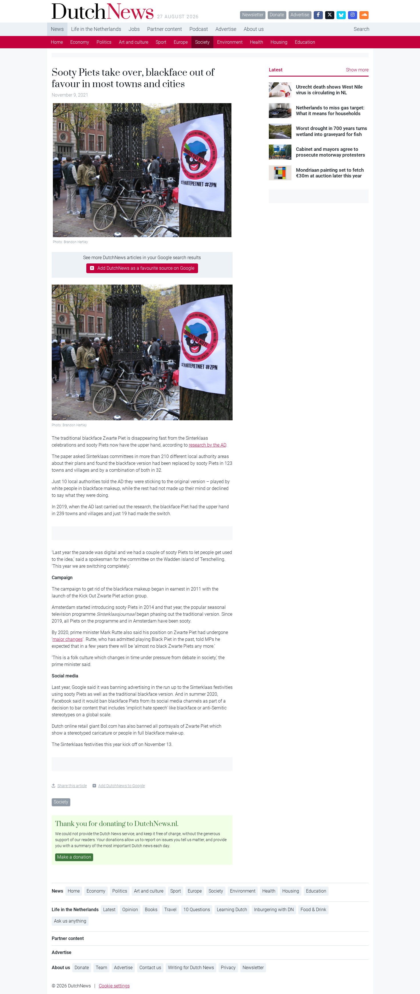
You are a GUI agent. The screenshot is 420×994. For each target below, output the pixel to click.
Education (305, 42)
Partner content (164, 29)
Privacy (228, 967)
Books (151, 909)
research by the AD (207, 445)
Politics (104, 42)
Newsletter (252, 14)
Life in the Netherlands (96, 29)
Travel (170, 909)
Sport (161, 42)
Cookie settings (114, 986)
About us (254, 29)
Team (101, 967)
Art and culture (133, 42)
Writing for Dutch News (191, 967)
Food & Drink (313, 909)
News (57, 29)
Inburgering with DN (274, 909)
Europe (181, 42)
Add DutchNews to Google (121, 785)
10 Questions (196, 909)
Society (202, 42)
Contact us (150, 967)
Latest (276, 70)
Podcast (198, 29)
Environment (230, 42)
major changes (68, 639)
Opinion (130, 909)
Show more (357, 70)
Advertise (300, 14)
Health (256, 42)
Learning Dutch (232, 909)
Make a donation (74, 857)
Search (361, 29)
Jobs (134, 29)
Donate (277, 14)
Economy (79, 42)
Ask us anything (70, 921)
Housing (279, 42)
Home (57, 42)
